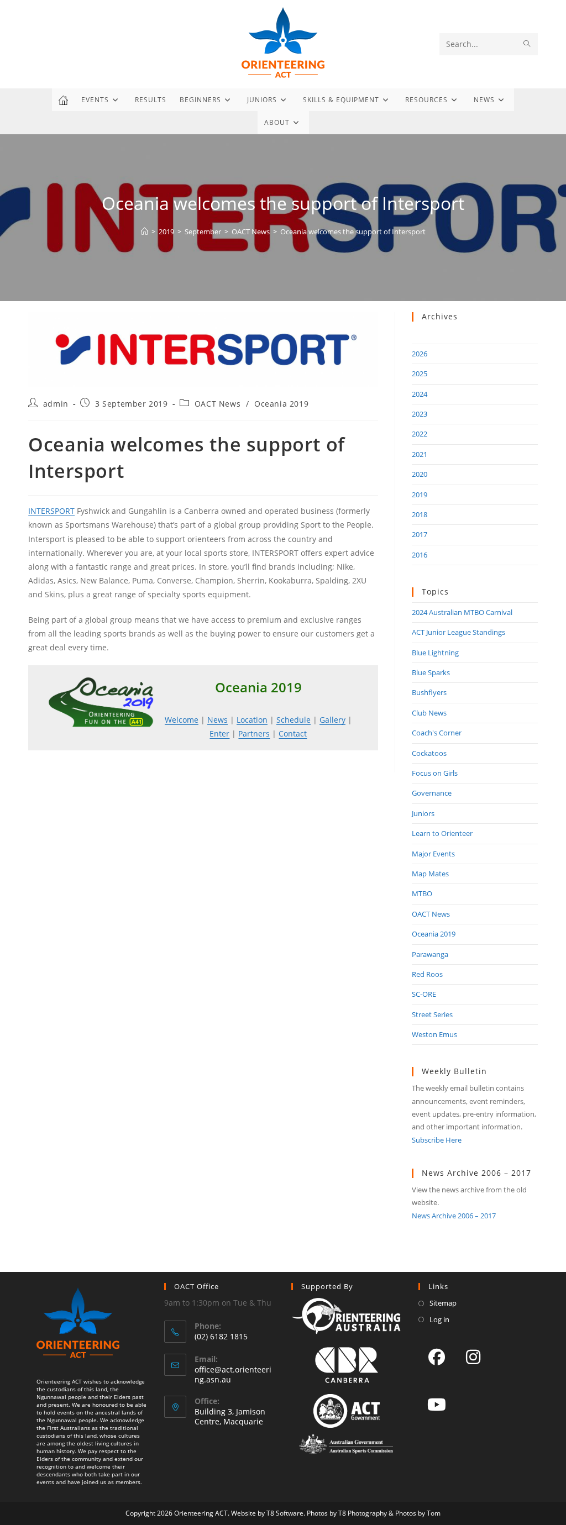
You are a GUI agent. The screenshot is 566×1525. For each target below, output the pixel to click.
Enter (219, 733)
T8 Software (284, 1513)
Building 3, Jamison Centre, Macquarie (230, 1416)
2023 (419, 414)
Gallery (332, 719)
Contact (293, 733)
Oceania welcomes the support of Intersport (353, 231)
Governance (432, 793)
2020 (419, 474)
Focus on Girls (435, 773)
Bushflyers (429, 692)
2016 (419, 555)
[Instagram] (473, 1356)
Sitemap (443, 1303)
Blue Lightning (435, 653)
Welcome (181, 719)
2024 (419, 394)
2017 (419, 534)
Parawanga (430, 954)
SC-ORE (424, 994)
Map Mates (430, 874)
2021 (419, 454)
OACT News (217, 403)
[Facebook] (436, 1356)
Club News (429, 713)
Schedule (293, 719)
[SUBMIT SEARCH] (527, 44)
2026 (419, 354)
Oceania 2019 (281, 403)
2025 (419, 373)
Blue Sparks (431, 672)
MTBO (422, 893)
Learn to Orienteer (442, 833)
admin (56, 403)
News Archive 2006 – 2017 (454, 1216)
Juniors (423, 813)
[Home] (144, 231)
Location (252, 719)
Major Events (433, 854)
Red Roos (427, 974)
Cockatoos (429, 753)
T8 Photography (362, 1513)
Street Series (432, 1014)
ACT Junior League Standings (458, 632)
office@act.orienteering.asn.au (233, 1374)
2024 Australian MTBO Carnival (462, 612)
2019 (419, 494)
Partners (254, 733)
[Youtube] (436, 1404)
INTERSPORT (51, 511)
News (217, 719)
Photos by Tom (418, 1513)
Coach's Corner (437, 733)
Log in (439, 1319)
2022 (419, 434)
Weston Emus (434, 1034)
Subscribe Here (437, 1140)
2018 (419, 514)
